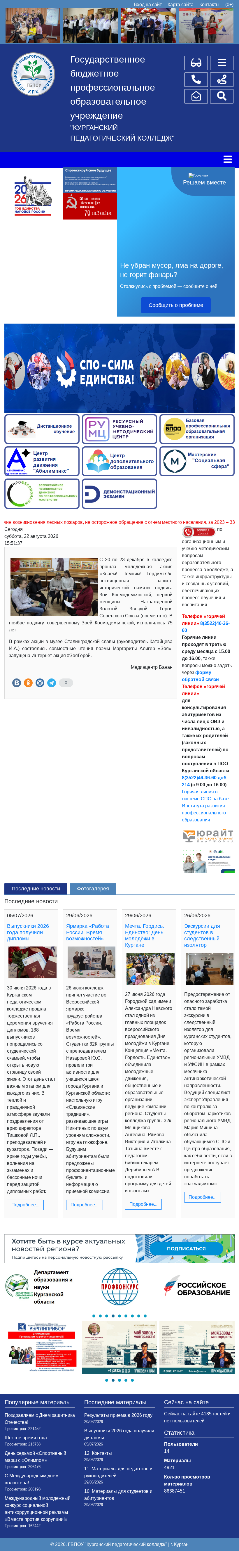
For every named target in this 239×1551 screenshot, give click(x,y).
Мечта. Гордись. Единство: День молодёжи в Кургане (144, 935)
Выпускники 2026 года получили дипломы (28, 932)
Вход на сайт (148, 4)
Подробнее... (25, 1204)
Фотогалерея (93, 889)
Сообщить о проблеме (176, 305)
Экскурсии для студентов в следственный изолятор (202, 935)
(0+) (229, 4)
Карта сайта (181, 4)
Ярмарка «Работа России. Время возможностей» (87, 932)
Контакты (209, 4)
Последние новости (36, 889)
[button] (94, 1316)
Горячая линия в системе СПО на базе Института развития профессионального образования (205, 805)
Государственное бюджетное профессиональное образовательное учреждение (112, 87)
